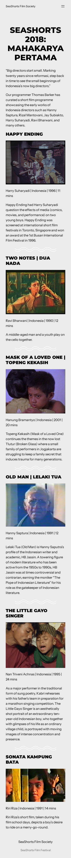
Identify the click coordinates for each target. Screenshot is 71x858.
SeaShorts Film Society (20, 6)
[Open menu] (63, 6)
